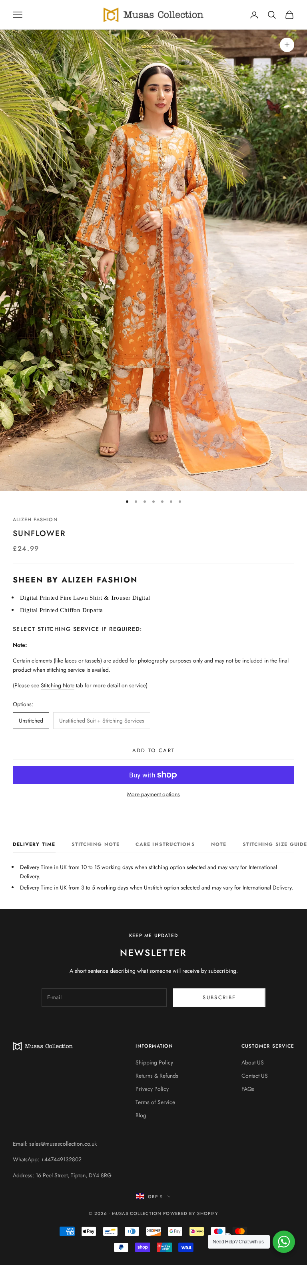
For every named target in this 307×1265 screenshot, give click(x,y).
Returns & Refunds (157, 1076)
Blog (141, 1115)
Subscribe (219, 997)
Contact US (254, 1076)
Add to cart (153, 750)
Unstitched (31, 721)
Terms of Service (155, 1102)
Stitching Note (57, 685)
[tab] (34, 846)
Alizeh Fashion (35, 519)
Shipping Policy (154, 1062)
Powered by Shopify (190, 1213)
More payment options (153, 794)
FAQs (247, 1089)
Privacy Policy (152, 1089)
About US (252, 1062)
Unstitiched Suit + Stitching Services (101, 721)
